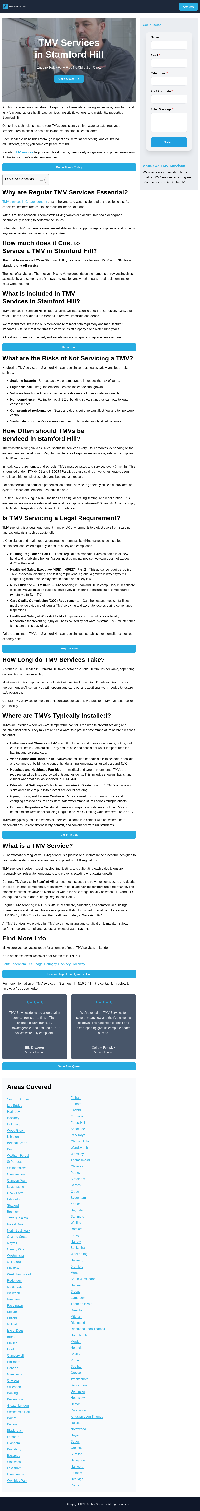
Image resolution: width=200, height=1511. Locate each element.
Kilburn (12, 1311)
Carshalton (78, 1410)
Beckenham (79, 1247)
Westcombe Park (19, 1411)
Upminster (78, 1391)
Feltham (76, 1472)
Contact (188, 6)
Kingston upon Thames (87, 1416)
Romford (77, 1229)
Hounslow (78, 1397)
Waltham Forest (18, 1155)
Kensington (15, 1399)
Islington (13, 1136)
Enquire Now (69, 648)
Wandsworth (79, 1147)
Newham (13, 1299)
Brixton (12, 1424)
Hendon (12, 1368)
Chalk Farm (15, 1193)
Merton (75, 1272)
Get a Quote (66, 78)
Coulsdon (77, 1485)
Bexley (75, 1354)
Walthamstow (16, 1168)
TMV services (23, 152)
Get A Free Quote (69, 1066)
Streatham (78, 1179)
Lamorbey (78, 1297)
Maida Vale (15, 1286)
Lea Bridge (35, 964)
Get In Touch (69, 834)
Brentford (77, 1266)
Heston (76, 1404)
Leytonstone (15, 1186)
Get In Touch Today (69, 167)
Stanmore (77, 1216)
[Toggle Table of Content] (40, 179)
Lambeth (13, 1437)
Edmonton (14, 1199)
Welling (76, 1222)
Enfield (12, 1318)
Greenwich (14, 1374)
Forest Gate (15, 1224)
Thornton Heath (81, 1304)
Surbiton (76, 1454)
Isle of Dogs (15, 1330)
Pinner (75, 1360)
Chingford (14, 1261)
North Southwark (18, 1230)
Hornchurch (79, 1335)
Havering (77, 1260)
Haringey (50, 964)
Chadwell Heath (82, 1141)
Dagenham (78, 1210)
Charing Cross (17, 1236)
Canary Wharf (16, 1249)
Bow (10, 1149)
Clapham (13, 1443)
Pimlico (12, 1343)
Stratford (13, 1205)
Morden (76, 1341)
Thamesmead (80, 1160)
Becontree (78, 1129)
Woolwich (14, 1462)
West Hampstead (19, 1274)
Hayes (75, 1435)
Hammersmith (16, 1474)
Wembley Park (17, 1480)
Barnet (11, 1418)
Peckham (13, 1361)
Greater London (18, 1405)
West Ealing (79, 1254)
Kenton (76, 1204)
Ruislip (75, 1422)
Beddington (79, 1385)
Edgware (77, 1116)
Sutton (75, 1441)
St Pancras (14, 1161)
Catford (76, 1110)
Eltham (75, 1191)
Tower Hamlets (17, 1218)
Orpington (77, 1447)
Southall (76, 1366)
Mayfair (12, 1243)
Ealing (75, 1235)
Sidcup (75, 1291)
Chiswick (77, 1166)
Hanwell (76, 1285)
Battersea (13, 1455)
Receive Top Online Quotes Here (69, 974)
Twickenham (79, 1379)
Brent (10, 1336)
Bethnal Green (17, 1143)
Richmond (78, 1322)
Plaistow (13, 1268)
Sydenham (78, 1197)
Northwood (78, 1429)
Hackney (64, 964)
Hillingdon (78, 1460)
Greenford (78, 1310)
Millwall (12, 1324)
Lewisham (14, 1468)
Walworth (13, 1293)
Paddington (15, 1305)
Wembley (77, 1154)
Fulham (76, 1097)
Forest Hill (78, 1122)
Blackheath (15, 1430)
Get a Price (69, 347)
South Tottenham (14, 964)
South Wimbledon (83, 1279)
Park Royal (78, 1135)
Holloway (78, 964)
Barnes (76, 1185)
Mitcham (76, 1316)
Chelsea (13, 1380)
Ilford (10, 1349)
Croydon (77, 1372)
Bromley (13, 1211)
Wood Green (16, 1130)
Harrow (76, 1241)
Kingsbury (14, 1449)
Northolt (76, 1347)
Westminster (15, 1255)
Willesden (14, 1386)
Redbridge (14, 1280)
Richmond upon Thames (88, 1329)
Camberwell (15, 1355)
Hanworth (77, 1466)
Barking (12, 1393)
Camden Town (17, 1174)
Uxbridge (77, 1479)
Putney (75, 1172)
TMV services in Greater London (24, 201)
